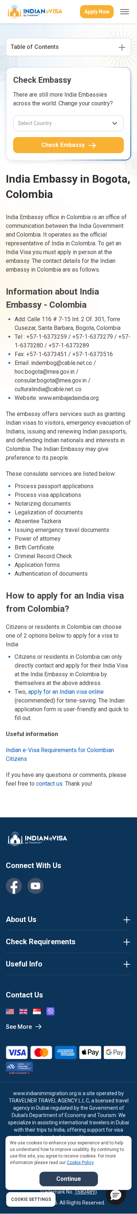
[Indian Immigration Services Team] (34, 11)
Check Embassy (63, 144)
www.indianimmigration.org (45, 1093)
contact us (49, 783)
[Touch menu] (124, 11)
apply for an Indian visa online (66, 691)
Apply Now (96, 12)
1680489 (85, 1192)
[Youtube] (35, 886)
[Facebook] (14, 886)
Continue (68, 1178)
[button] (116, 1194)
